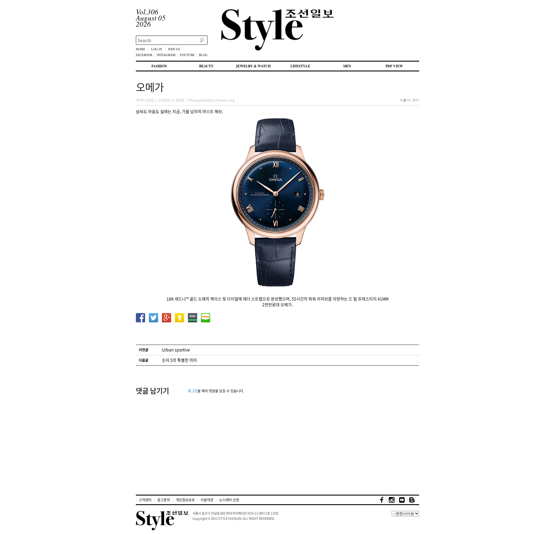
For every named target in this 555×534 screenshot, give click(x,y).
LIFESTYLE (300, 66)
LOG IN (156, 49)
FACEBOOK (144, 55)
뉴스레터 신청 (229, 499)
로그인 (192, 390)
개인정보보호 (185, 499)
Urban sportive (176, 349)
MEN (347, 66)
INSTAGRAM (166, 55)
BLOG (203, 55)
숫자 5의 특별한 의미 (179, 360)
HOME (140, 49)
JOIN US (174, 49)
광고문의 (163, 499)
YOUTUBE (187, 55)
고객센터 (145, 499)
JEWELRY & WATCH (253, 66)
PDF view (394, 66)
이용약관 (207, 499)
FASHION (159, 66)
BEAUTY (206, 66)
